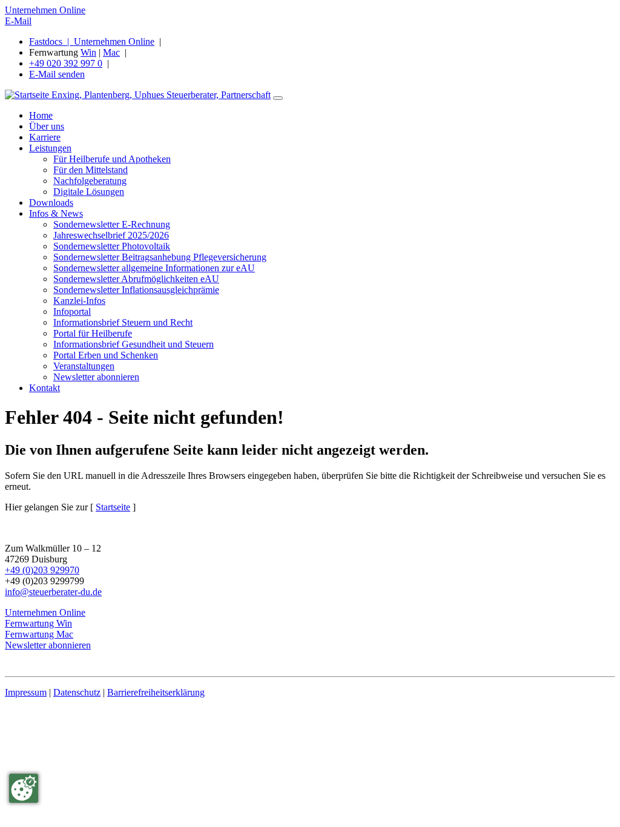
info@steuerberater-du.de (53, 592)
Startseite (113, 507)
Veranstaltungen (83, 366)
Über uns (46, 126)
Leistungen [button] (50, 148)
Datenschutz (77, 692)
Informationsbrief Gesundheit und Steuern (133, 344)
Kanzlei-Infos (79, 300)
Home (41, 115)
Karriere (45, 137)
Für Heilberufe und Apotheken (112, 159)
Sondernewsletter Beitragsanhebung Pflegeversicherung (159, 257)
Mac (111, 52)
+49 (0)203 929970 (42, 570)
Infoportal (72, 311)
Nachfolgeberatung (90, 181)
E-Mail (18, 21)
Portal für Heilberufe (92, 333)
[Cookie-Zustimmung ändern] (23, 788)
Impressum (26, 692)
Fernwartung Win (38, 623)
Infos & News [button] (56, 213)
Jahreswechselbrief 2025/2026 (111, 235)
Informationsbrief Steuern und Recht (123, 322)
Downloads (51, 202)
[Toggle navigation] (278, 98)
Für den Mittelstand (90, 170)
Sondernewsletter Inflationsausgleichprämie (136, 290)
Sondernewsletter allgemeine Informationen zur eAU (154, 268)
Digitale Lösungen (88, 191)
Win (88, 52)
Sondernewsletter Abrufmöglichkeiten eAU (136, 279)
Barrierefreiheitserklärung (156, 692)
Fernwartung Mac (39, 634)
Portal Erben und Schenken (105, 355)
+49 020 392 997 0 (65, 63)
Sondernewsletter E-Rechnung (111, 224)
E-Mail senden (57, 74)
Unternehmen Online (45, 10)
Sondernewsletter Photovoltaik (111, 246)
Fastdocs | (51, 41)
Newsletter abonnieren (96, 377)
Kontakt (44, 388)
